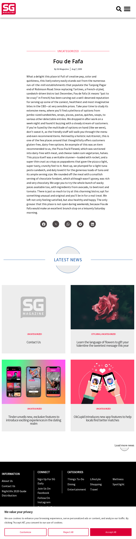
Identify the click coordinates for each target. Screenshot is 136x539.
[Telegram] (80, 224)
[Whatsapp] (68, 224)
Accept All (111, 532)
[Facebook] (43, 224)
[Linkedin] (92, 224)
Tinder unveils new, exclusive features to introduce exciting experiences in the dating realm (33, 420)
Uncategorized (68, 51)
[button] (127, 9)
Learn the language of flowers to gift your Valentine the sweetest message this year (102, 344)
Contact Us (34, 342)
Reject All (68, 532)
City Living (96, 334)
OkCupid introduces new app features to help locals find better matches (102, 418)
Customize (25, 532)
